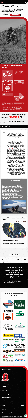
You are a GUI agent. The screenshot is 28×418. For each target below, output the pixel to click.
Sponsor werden (15, 14)
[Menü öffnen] (26, 2)
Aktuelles (5, 14)
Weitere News (14, 254)
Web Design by (12, 417)
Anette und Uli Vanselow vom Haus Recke (15, 148)
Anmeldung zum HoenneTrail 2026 (13, 219)
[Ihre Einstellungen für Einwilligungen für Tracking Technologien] (25, 415)
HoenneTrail (6, 370)
